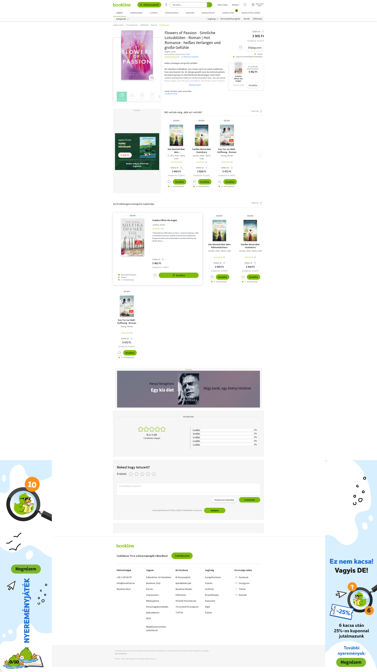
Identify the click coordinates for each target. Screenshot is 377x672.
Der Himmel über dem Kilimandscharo (176, 151)
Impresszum (152, 594)
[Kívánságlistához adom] (240, 47)
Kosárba (253, 85)
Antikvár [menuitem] (190, 12)
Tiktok (242, 589)
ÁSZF (148, 618)
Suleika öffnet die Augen (164, 220)
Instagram (244, 583)
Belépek (235, 5)
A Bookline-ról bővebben (158, 577)
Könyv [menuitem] (120, 12)
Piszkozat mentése (224, 499)
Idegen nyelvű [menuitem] (208, 12)
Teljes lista (255, 111)
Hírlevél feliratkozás (186, 600)
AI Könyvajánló (151, 4)
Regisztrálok (223, 5)
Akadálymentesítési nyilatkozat (156, 628)
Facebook (243, 577)
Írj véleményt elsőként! (189, 57)
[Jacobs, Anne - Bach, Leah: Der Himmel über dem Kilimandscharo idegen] (176, 135)
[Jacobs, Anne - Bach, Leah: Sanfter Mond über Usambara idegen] (201, 135)
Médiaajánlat (152, 600)
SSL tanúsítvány (121, 653)
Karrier (149, 589)
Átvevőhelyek (212, 594)
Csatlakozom (182, 555)
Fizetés (208, 583)
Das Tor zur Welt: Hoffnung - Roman (226, 151)
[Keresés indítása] (209, 4)
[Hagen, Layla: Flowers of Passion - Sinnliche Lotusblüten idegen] (137, 55)
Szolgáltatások (213, 577)
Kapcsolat (210, 600)
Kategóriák (121, 19)
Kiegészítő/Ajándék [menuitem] (251, 12)
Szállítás (209, 589)
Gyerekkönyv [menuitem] (136, 12)
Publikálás (249, 499)
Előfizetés (257, 19)
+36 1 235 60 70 (124, 577)
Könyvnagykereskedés (157, 606)
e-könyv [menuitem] (154, 12)
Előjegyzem (254, 47)
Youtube (243, 594)
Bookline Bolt (124, 589)
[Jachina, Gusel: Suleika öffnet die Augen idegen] (132, 237)
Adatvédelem (152, 612)
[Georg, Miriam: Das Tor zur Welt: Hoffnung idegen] (227, 135)
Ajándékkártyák (183, 583)
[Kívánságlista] (245, 4)
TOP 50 (179, 612)
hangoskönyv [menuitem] (171, 12)
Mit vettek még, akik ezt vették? (183, 112)
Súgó (207, 606)
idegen (176, 120)
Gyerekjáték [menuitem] (229, 11)
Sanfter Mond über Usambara (201, 151)
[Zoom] (152, 77)
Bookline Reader (184, 589)
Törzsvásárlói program (230, 19)
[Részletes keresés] (166, 4)
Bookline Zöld (153, 583)
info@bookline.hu (126, 583)
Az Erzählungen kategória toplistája (133, 204)
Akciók (247, 19)
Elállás (208, 612)
